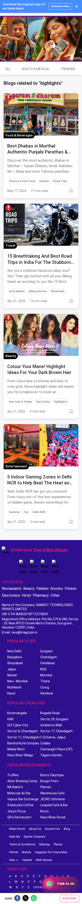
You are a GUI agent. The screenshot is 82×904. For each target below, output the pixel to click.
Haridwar (46, 693)
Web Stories (44, 860)
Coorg (44, 687)
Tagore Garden (51, 755)
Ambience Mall (51, 725)
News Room (17, 828)
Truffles (13, 775)
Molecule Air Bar (19, 793)
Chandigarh (48, 657)
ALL (8, 69)
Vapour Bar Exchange (22, 799)
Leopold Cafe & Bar (54, 805)
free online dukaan (50, 549)
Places (58, 844)
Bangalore (14, 657)
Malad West (16, 749)
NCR (43, 669)
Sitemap (44, 844)
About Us (35, 828)
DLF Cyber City (17, 725)
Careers (27, 860)
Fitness (71, 588)
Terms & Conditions (22, 844)
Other (55, 595)
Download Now (60, 6)
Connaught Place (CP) (56, 749)
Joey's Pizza (16, 811)
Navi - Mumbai (17, 681)
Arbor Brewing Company (23, 781)
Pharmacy (41, 595)
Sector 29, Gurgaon (54, 719)
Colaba (45, 743)
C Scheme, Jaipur (53, 737)
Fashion (42, 588)
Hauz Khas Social (52, 817)
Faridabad (47, 663)
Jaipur (11, 669)
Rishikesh (14, 687)
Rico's (44, 811)
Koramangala (17, 713)
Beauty (29, 588)
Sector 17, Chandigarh (56, 731)
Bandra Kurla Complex (23, 743)
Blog (67, 828)
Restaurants (11, 588)
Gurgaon (46, 651)
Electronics (11, 595)
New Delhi (14, 651)
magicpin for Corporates (51, 852)
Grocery (56, 588)
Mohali (12, 675)
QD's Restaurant (19, 817)
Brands (26, 852)
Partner (13, 852)
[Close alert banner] (76, 6)
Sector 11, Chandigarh (23, 737)
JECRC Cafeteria (52, 799)
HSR (10, 719)
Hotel (26, 595)
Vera (12, 860)
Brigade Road (50, 713)
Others (39, 887)
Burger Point (49, 781)
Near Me (14, 836)
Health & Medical (35, 69)
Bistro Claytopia (52, 775)
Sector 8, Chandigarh (22, 731)
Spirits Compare (34, 836)
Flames (45, 787)
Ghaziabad (15, 663)
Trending (67, 69)
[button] (8, 97)
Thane (45, 681)
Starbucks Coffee (20, 805)
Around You (52, 828)
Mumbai (46, 675)
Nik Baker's (15, 787)
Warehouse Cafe (52, 793)
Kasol (11, 693)
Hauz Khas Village (20, 755)
